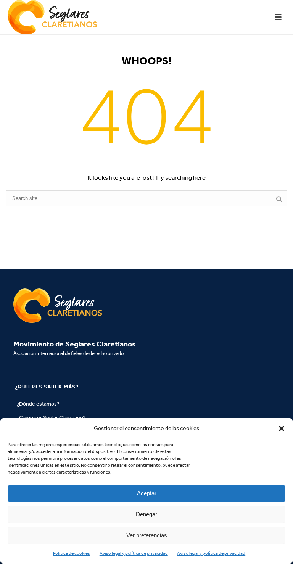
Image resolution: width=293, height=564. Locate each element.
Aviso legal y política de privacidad (134, 553)
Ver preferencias (146, 535)
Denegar (146, 514)
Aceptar (146, 493)
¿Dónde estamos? (38, 404)
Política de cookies (71, 553)
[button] (281, 428)
